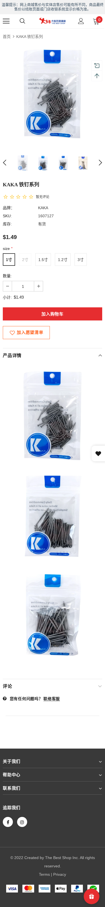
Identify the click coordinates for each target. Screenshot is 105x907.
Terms (44, 874)
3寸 (81, 259)
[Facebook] (8, 822)
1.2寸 (62, 259)
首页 (7, 36)
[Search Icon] (22, 21)
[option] (52, 93)
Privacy (59, 874)
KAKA (43, 208)
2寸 (25, 259)
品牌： (9, 208)
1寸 (9, 259)
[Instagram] (22, 822)
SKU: (7, 216)
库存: (7, 224)
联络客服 (51, 698)
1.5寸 (43, 259)
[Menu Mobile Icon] (6, 21)
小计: (7, 297)
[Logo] (52, 20)
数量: (7, 276)
